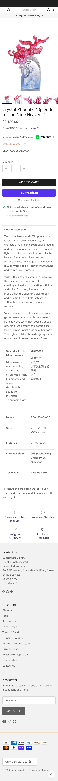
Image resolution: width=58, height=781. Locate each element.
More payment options (29, 200)
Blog (5, 616)
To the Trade (9, 627)
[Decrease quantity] (6, 168)
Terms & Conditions (13, 632)
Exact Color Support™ (15, 654)
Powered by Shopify (38, 770)
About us (7, 610)
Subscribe (13, 711)
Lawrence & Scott (19, 770)
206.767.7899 (10, 583)
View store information (17, 215)
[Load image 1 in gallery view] (29, 54)
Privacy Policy (10, 649)
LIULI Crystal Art (16, 144)
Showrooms (9, 621)
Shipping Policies (12, 638)
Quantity (7, 162)
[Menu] (3, 10)
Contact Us (8, 666)
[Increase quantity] (24, 168)
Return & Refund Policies (17, 643)
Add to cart (29, 182)
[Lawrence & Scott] (29, 10)
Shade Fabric (10, 660)
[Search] (10, 10)
